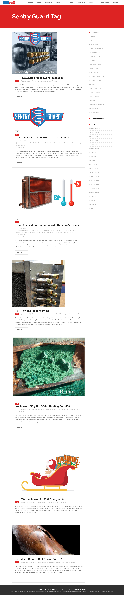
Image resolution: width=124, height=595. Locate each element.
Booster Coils (93, 44)
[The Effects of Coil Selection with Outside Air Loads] (48, 192)
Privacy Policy (42, 589)
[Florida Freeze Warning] (38, 283)
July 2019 (92, 152)
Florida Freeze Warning (35, 310)
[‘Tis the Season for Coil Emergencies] (48, 465)
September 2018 (94, 192)
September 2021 (94, 128)
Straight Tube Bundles (95, 104)
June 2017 (92, 200)
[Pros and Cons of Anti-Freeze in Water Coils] (38, 116)
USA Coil (27, 81)
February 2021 (93, 132)
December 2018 (94, 180)
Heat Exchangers (37, 409)
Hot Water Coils (52, 143)
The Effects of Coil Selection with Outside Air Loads (47, 225)
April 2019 (92, 164)
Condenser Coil (26, 143)
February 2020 (93, 140)
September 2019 (94, 148)
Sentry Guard (76, 143)
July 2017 (91, 196)
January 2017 (93, 208)
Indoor (39, 81)
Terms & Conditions (54, 589)
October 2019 (93, 144)
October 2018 (93, 188)
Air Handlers (23, 230)
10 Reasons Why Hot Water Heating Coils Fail (43, 406)
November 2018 (94, 184)
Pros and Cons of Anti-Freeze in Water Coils (42, 137)
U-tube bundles (93, 108)
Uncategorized (20, 145)
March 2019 (92, 168)
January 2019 (93, 176)
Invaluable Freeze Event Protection (42, 77)
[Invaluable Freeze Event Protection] (34, 52)
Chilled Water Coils (95, 52)
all (35, 81)
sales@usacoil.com (80, 589)
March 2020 (92, 136)
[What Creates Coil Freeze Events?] (46, 540)
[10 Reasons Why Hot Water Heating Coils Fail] (48, 366)
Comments (57, 81)
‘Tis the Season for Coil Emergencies (43, 499)
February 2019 (93, 172)
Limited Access (46, 81)
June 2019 (92, 156)
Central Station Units (36, 230)
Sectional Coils (68, 232)
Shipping (91, 100)
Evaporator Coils (58, 230)
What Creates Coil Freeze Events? (41, 559)
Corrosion (92, 60)
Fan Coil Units (68, 230)
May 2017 (91, 204)
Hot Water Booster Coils (39, 143)
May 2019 (92, 160)
